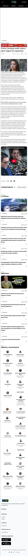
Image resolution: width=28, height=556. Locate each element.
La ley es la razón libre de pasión (10, 339)
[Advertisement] (14, 22)
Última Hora (5, 5)
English (3, 519)
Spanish (3, 517)
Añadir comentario (21, 187)
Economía (21, 5)
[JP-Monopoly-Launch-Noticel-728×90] (14, 45)
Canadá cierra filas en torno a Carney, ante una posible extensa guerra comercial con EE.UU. (13, 240)
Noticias (13, 5)
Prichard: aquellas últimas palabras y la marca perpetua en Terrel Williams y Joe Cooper (13, 328)
